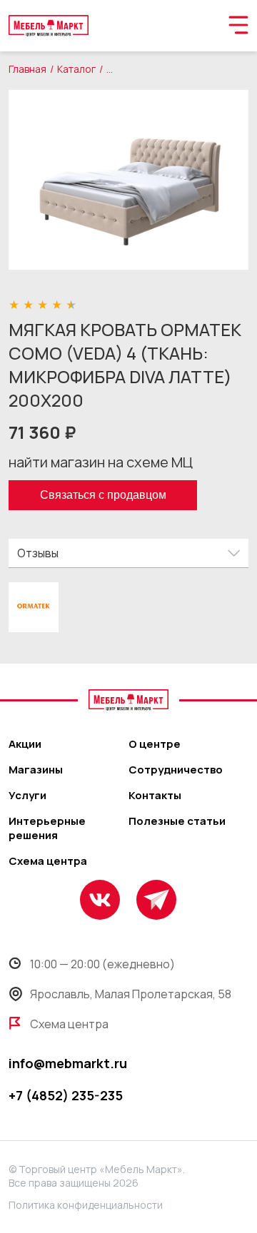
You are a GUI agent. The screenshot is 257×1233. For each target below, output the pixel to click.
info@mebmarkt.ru (68, 1063)
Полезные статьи (177, 821)
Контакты (154, 795)
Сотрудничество (175, 770)
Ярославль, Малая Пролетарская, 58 (130, 994)
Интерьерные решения (47, 828)
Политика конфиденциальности (86, 1205)
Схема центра (48, 861)
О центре (154, 744)
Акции (25, 744)
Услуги (27, 795)
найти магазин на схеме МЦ (101, 462)
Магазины (36, 770)
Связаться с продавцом (103, 495)
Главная (27, 69)
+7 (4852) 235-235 (66, 1095)
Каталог (76, 69)
